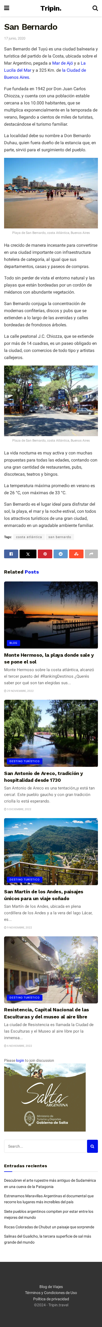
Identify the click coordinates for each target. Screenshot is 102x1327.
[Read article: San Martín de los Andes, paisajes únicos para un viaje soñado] (51, 851)
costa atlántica (29, 537)
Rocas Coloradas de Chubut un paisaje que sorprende (49, 1227)
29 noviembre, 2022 (20, 690)
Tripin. (50, 8)
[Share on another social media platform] (91, 554)
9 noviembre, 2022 (19, 927)
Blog (13, 642)
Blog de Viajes (51, 1286)
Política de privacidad (51, 1299)
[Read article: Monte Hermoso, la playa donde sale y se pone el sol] (51, 615)
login (20, 1060)
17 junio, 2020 (14, 38)
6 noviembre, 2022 (19, 1045)
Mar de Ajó (62, 63)
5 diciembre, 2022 (19, 809)
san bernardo (59, 537)
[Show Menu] (6, 8)
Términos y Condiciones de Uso (51, 1292)
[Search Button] (95, 8)
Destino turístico (25, 761)
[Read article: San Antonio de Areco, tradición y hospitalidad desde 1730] (51, 733)
